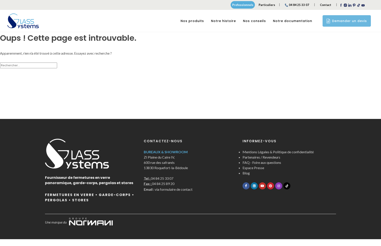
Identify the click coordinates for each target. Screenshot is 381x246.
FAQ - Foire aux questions (262, 162)
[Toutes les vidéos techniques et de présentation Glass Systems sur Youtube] (262, 185)
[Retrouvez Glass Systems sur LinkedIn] (254, 185)
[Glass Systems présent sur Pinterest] (270, 185)
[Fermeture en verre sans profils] (23, 21)
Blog (246, 173)
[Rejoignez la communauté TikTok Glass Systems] (286, 185)
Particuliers (267, 5)
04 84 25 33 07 (299, 5)
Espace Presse (253, 168)
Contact (325, 5)
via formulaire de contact (168, 189)
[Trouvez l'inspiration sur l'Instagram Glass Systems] (278, 185)
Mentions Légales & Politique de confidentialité (278, 152)
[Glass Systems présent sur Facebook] (246, 185)
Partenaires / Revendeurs (261, 157)
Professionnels (242, 5)
